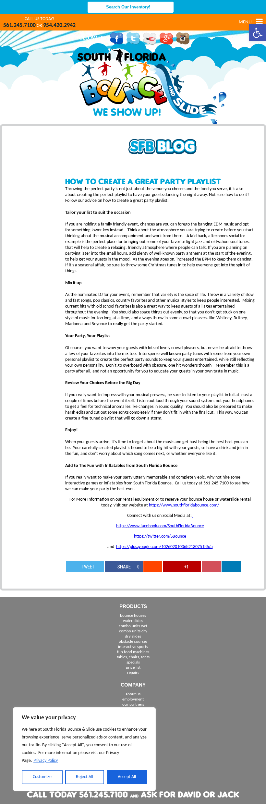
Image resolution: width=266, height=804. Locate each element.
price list (133, 667)
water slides (133, 621)
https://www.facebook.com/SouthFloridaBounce (160, 526)
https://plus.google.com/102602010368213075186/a (164, 546)
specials (133, 662)
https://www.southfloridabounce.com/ (184, 505)
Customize (42, 776)
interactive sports (133, 647)
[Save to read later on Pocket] (211, 566)
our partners (133, 704)
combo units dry (133, 631)
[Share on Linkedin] (231, 566)
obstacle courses (133, 642)
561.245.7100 (19, 25)
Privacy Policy (45, 760)
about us (133, 694)
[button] (257, 32)
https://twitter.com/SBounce (160, 536)
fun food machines (133, 652)
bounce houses (133, 616)
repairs (133, 673)
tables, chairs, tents (133, 657)
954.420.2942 (59, 25)
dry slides (133, 636)
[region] (84, 749)
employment (133, 699)
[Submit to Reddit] (152, 566)
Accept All (127, 776)
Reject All (84, 776)
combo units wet (133, 626)
